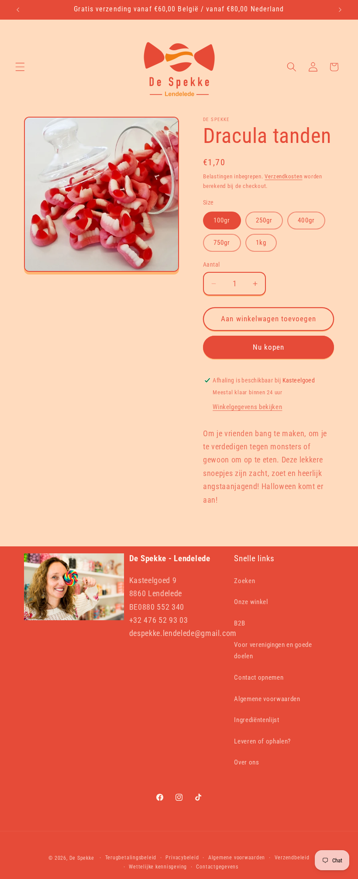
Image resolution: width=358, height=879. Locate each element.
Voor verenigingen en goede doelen (273, 650)
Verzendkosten (283, 176)
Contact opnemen (258, 677)
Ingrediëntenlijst (256, 720)
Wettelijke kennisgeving (158, 867)
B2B (239, 623)
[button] (20, 66)
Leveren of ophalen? (262, 741)
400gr (306, 220)
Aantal (211, 264)
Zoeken (244, 581)
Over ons (246, 762)
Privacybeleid (182, 858)
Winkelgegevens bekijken (247, 407)
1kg (261, 243)
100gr (222, 220)
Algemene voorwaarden (267, 699)
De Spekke (81, 858)
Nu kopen (269, 347)
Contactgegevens (217, 867)
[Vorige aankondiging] (18, 9)
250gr (264, 220)
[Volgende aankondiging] (340, 9)
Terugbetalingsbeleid (130, 858)
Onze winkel (251, 602)
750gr (222, 243)
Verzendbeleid (292, 858)
